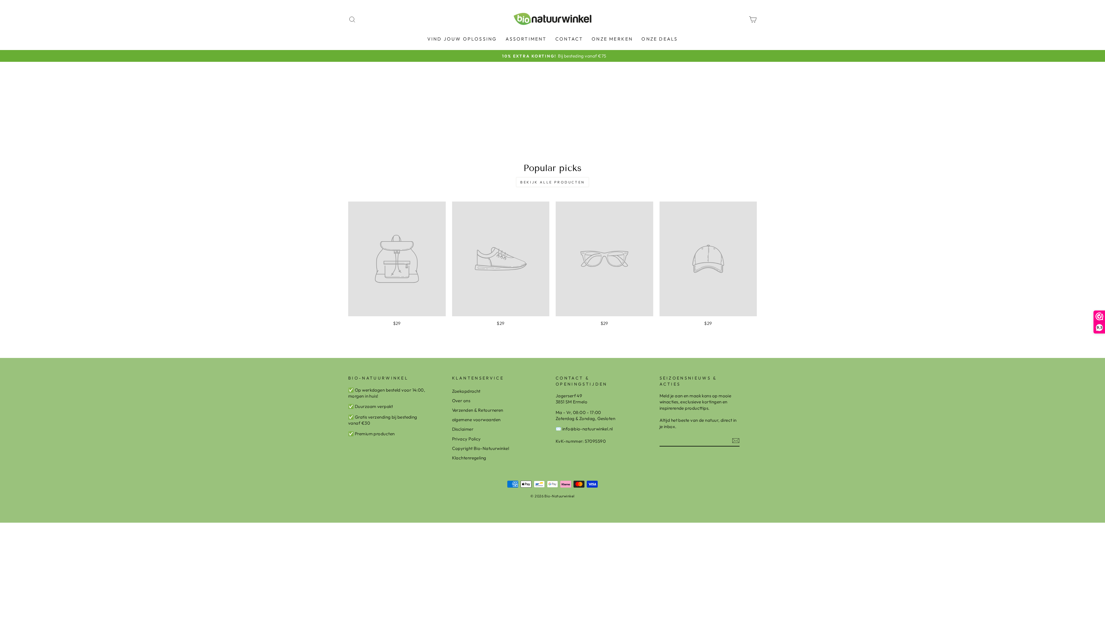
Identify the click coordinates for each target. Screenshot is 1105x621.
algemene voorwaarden (476, 419)
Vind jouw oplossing (462, 39)
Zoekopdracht (466, 391)
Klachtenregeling (469, 458)
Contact (569, 39)
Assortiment (526, 39)
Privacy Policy (466, 439)
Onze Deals (659, 39)
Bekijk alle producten (552, 182)
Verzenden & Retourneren (477, 410)
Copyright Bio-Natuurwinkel (480, 448)
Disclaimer (463, 429)
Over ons (461, 400)
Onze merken (612, 39)
